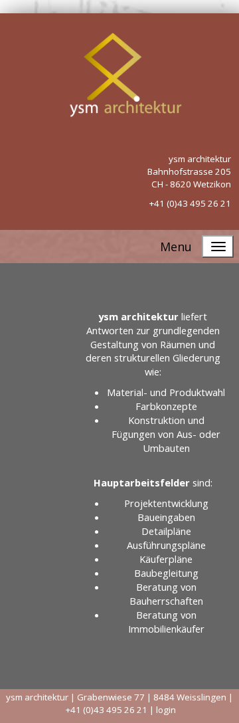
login (166, 710)
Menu (176, 247)
